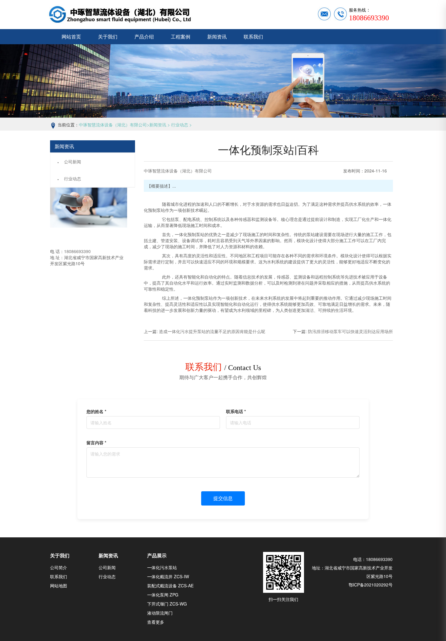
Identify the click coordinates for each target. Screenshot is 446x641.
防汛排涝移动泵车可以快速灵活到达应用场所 (350, 331)
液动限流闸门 (160, 613)
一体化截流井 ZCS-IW (168, 576)
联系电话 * (236, 411)
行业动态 (179, 125)
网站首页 (71, 36)
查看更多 (155, 622)
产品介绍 (144, 36)
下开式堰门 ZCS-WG (167, 604)
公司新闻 (72, 162)
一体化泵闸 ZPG (162, 595)
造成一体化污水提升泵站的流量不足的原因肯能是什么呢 (212, 331)
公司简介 (58, 567)
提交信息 (223, 498)
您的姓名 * (96, 411)
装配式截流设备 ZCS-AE (170, 586)
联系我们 (253, 36)
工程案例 (180, 36)
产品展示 (157, 555)
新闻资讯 (217, 36)
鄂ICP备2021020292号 (371, 585)
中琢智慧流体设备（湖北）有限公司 (113, 125)
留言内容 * (96, 442)
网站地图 (58, 586)
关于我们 (107, 36)
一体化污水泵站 (162, 567)
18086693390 (77, 251)
